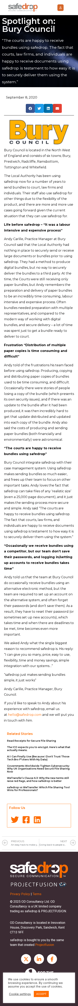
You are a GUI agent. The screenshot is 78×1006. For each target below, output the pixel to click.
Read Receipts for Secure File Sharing (31, 740)
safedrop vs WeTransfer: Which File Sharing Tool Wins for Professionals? (38, 789)
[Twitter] (14, 819)
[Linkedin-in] (39, 959)
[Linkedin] (37, 819)
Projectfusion (44, 945)
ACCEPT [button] (41, 993)
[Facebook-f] (52, 959)
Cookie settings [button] (20, 994)
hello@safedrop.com (24, 715)
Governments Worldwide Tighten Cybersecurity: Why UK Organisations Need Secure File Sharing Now (38, 768)
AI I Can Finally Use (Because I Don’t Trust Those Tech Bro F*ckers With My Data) (38, 758)
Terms (37, 894)
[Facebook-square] (26, 819)
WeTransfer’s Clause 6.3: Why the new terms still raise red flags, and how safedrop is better (38, 779)
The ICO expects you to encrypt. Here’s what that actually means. (38, 748)
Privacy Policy (20, 894)
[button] (60, 7)
